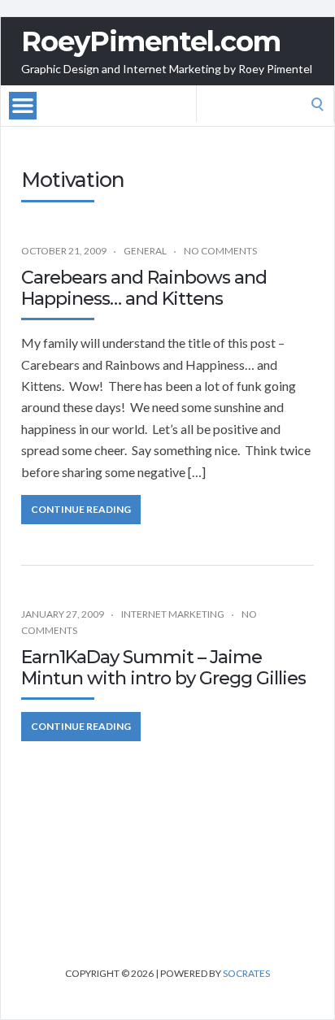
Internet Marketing (172, 614)
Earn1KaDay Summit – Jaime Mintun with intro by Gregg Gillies (163, 667)
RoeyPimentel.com (151, 41)
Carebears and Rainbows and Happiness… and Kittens (144, 288)
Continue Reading (81, 509)
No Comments (220, 251)
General (145, 251)
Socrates (246, 973)
